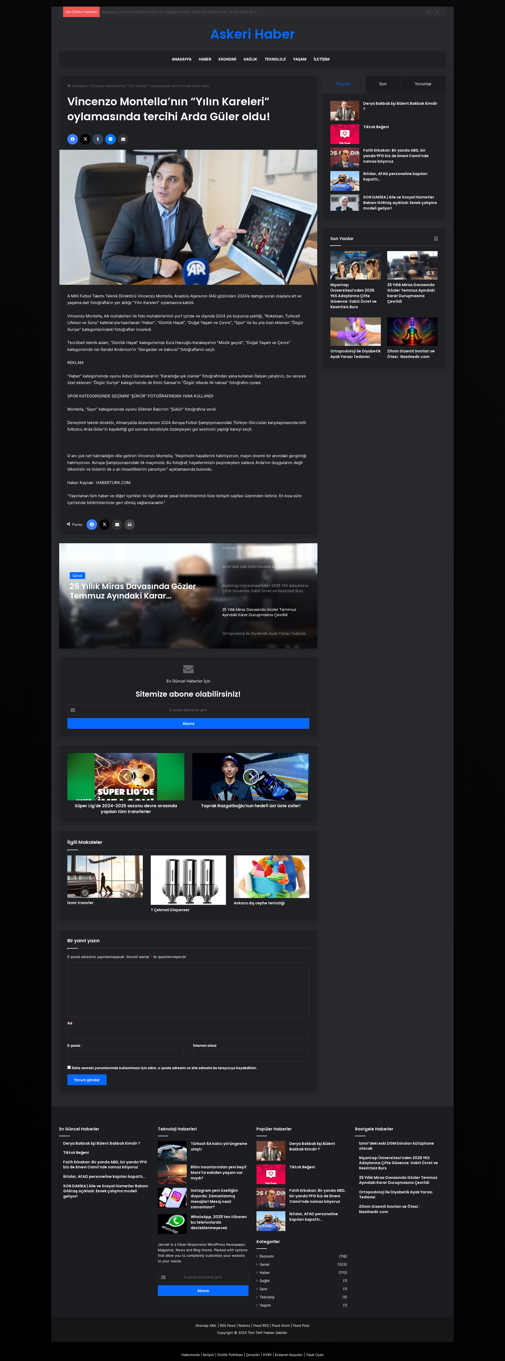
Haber (205, 59)
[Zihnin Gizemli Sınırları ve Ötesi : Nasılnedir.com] (412, 331)
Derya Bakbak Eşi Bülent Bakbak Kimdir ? (312, 1146)
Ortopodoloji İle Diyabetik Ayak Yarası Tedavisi (131, 591)
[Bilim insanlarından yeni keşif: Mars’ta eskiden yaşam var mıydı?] (172, 1174)
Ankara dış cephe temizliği (259, 903)
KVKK (267, 1355)
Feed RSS (261, 1325)
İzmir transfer (80, 902)
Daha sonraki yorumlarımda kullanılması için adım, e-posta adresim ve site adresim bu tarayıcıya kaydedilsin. (164, 1068)
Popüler (343, 83)
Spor (263, 1289)
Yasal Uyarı (315, 1355)
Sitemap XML (206, 1325)
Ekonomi (227, 59)
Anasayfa (181, 59)
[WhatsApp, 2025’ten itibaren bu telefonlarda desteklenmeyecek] (172, 1224)
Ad (71, 1023)
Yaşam (299, 59)
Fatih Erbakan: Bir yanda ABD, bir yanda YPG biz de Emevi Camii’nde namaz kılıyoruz (396, 156)
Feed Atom (281, 1325)
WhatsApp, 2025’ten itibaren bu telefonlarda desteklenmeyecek (219, 1222)
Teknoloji (275, 59)
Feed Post (301, 1325)
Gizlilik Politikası (230, 1355)
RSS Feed (227, 1325)
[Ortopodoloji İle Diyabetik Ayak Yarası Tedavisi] (355, 331)
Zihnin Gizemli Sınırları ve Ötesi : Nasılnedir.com (411, 353)
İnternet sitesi (204, 1045)
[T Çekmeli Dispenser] (188, 880)
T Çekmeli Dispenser (170, 910)
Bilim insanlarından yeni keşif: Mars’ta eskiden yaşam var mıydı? (219, 1172)
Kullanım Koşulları (289, 1355)
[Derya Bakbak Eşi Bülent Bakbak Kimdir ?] (344, 111)
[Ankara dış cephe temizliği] (271, 876)
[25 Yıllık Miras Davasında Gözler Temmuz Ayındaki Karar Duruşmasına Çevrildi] (412, 265)
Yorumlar (423, 83)
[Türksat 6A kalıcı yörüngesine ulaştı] (172, 1151)
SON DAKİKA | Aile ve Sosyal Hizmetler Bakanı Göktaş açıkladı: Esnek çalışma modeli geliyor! (400, 203)
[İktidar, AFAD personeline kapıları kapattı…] (344, 181)
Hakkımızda (190, 1355)
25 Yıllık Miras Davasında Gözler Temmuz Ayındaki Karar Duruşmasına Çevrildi (165, 12)
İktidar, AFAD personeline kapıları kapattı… (313, 1216)
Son (383, 83)
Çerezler (253, 1355)
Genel (77, 576)
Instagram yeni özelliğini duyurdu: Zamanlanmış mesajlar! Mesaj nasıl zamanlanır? (214, 1199)
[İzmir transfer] (105, 876)
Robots (244, 1325)
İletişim (322, 59)
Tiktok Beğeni (376, 126)
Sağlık (250, 59)
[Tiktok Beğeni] (344, 134)
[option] (188, 596)
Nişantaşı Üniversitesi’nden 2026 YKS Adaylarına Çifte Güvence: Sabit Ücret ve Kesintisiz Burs (353, 296)
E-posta (75, 1045)
